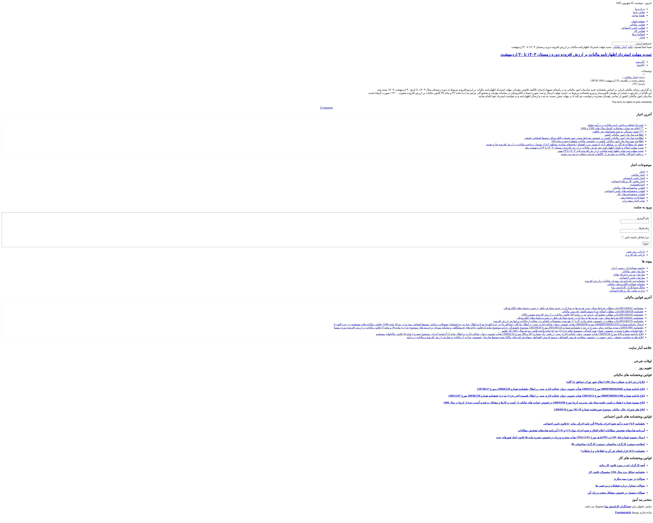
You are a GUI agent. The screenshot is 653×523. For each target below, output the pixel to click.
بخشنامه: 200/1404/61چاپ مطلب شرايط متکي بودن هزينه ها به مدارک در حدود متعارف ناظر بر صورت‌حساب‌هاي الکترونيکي (573, 308)
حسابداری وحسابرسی (632, 197)
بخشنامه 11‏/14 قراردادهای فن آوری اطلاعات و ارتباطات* (613, 451)
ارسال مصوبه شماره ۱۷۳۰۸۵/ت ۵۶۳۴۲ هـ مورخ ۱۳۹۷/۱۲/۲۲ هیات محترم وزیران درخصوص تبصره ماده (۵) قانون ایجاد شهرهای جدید (570, 437)
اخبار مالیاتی (620, 47)
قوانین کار (639, 31)
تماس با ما (639, 12)
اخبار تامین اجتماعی (634, 178)
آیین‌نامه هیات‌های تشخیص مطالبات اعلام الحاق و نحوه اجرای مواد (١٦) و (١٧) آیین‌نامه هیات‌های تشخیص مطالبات (581, 430)
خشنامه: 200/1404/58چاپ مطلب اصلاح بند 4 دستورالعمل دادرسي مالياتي (602, 311)
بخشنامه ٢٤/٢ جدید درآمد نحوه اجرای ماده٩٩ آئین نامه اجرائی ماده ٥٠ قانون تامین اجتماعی (594, 423)
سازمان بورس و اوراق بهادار (629, 274)
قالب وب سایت (646, 521)
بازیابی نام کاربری (635, 254)
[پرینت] (640, 61)
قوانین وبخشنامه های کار (631, 194)
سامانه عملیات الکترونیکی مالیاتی (626, 284)
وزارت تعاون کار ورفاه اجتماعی (627, 290)
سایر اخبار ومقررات (633, 200)
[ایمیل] (640, 65)
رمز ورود (644, 227)
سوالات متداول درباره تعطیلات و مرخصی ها (620, 485)
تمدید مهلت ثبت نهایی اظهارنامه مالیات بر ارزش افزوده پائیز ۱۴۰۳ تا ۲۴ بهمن (600, 150)
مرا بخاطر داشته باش (637, 237)
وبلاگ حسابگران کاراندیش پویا (628, 287)
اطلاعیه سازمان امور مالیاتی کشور (623, 134)
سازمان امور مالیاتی (633, 271)
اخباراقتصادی (637, 184)
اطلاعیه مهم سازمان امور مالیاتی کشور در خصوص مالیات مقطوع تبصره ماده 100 (597, 141)
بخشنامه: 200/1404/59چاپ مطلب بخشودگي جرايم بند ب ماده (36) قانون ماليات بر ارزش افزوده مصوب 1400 (582, 314)
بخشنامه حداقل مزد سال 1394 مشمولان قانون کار (616, 472)
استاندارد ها (638, 34)
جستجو (648, 43)
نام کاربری (643, 218)
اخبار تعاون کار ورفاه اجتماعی (628, 181)
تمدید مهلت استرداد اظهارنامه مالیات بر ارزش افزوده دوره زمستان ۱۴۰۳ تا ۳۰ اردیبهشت (576, 54)
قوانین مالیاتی (637, 24)
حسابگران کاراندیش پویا (618, 506)
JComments (326, 107)
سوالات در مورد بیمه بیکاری (629, 478)
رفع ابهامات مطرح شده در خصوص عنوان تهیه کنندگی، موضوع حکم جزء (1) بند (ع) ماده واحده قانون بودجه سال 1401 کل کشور (572, 330)
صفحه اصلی (638, 21)
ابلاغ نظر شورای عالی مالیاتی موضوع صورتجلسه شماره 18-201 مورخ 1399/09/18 (599, 409)
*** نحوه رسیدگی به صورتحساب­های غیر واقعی (617, 131)
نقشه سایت (638, 15)
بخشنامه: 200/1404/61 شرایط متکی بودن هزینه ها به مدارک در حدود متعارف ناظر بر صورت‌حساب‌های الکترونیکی (580, 317)
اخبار (642, 37)
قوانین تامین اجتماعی (633, 27)
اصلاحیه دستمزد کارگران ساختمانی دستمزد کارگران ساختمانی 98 (608, 444)
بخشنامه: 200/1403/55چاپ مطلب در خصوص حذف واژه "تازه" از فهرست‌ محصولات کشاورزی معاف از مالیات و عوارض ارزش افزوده (568, 321)
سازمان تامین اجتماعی (632, 277)
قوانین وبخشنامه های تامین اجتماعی (624, 191)
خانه (630, 47)
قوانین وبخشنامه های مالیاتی (629, 187)
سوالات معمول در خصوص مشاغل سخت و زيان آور (616, 492)
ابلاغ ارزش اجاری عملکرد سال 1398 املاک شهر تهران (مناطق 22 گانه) (605, 382)
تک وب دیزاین (634, 521)
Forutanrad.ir (623, 512)
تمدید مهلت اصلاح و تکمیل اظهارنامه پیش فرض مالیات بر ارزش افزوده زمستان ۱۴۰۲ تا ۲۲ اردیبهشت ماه (584, 147)
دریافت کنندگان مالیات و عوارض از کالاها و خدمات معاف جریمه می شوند (602, 154)
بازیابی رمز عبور (635, 251)
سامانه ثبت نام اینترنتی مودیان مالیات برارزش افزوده (615, 281)
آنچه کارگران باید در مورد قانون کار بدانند (622, 465)
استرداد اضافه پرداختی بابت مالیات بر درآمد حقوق (615, 125)
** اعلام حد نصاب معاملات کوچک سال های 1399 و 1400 (612, 128)
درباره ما (640, 8)
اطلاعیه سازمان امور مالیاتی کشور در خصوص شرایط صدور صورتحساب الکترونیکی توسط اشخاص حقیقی (583, 138)
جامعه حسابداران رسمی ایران (628, 268)
